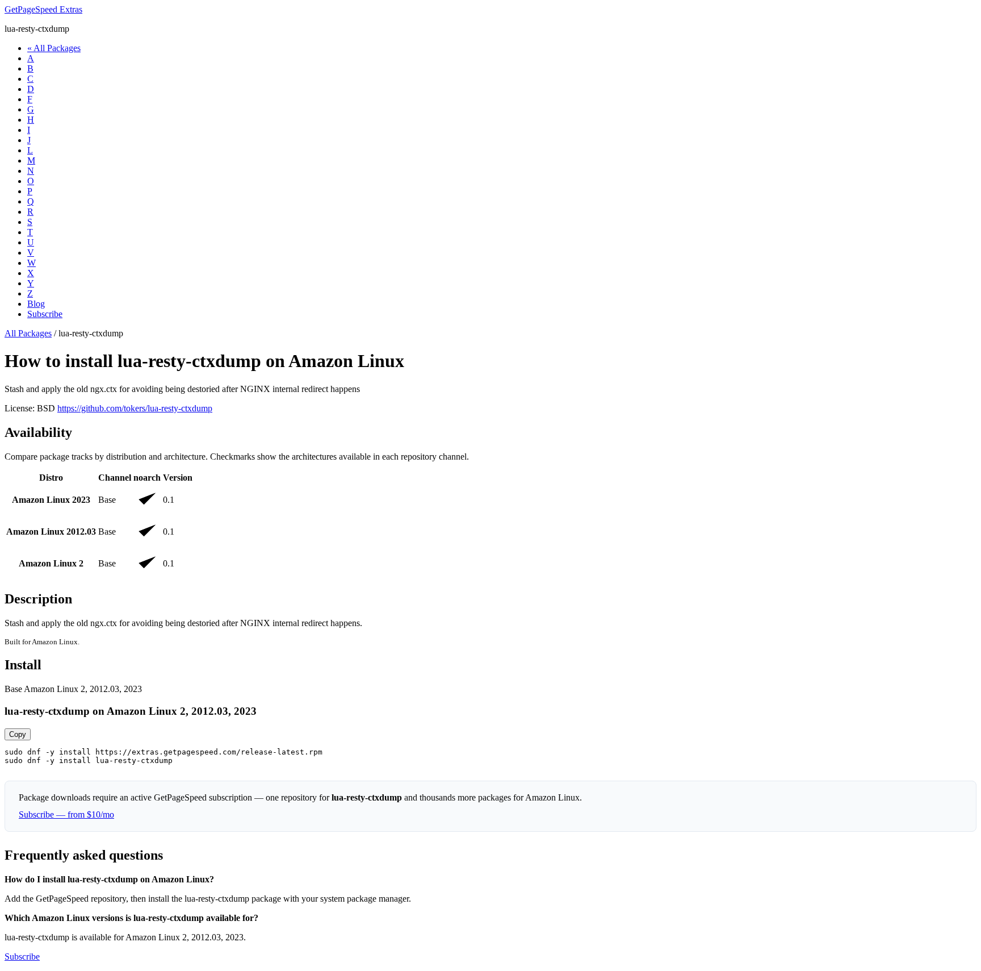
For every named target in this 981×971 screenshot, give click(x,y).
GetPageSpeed (43, 9)
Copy (17, 734)
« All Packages (54, 48)
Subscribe (44, 314)
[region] (490, 525)
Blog (36, 304)
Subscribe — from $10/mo (66, 814)
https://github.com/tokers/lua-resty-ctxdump (134, 408)
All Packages (28, 333)
